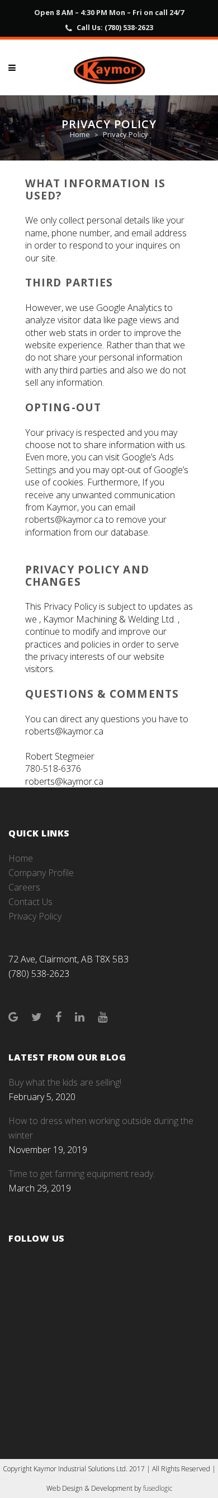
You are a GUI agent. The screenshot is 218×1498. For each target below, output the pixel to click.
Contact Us (30, 902)
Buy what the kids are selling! (64, 1082)
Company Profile (41, 873)
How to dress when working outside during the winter (100, 1128)
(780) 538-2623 (129, 27)
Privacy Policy (34, 916)
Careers (24, 887)
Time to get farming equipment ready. (81, 1174)
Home (80, 134)
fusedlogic (157, 1488)
